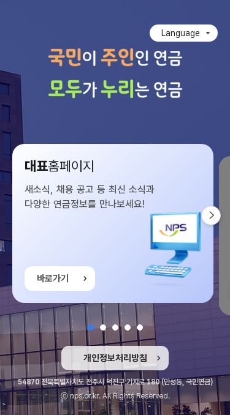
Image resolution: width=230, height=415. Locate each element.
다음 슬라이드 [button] (220, 215)
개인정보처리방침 (115, 358)
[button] (91, 327)
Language (180, 33)
